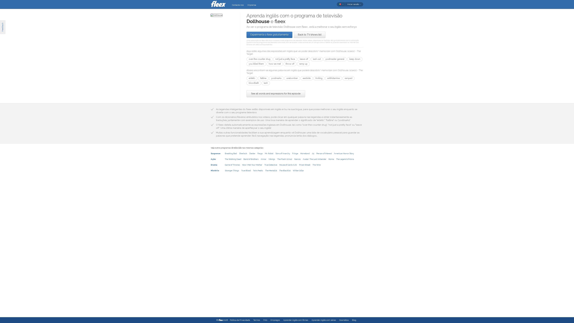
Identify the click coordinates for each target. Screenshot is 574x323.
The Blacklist (285, 170)
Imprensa (252, 5)
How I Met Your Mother (252, 165)
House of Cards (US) (288, 165)
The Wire (317, 165)
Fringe (295, 153)
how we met (275, 64)
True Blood (246, 170)
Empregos (275, 320)
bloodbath (254, 83)
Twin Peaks (258, 170)
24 (313, 153)
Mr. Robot (269, 153)
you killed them (256, 64)
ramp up (303, 64)
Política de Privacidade (240, 320)
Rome (331, 159)
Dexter (252, 153)
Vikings (271, 159)
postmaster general (335, 59)
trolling (319, 78)
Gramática (344, 320)
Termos (256, 320)
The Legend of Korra (345, 159)
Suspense (215, 153)
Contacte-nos (238, 5)
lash (266, 83)
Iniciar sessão (353, 4)
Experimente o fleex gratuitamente (269, 34)
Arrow (263, 159)
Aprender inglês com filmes (295, 320)
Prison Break (304, 165)
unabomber (292, 78)
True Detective (270, 165)
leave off (304, 59)
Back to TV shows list (310, 34)
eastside (307, 78)
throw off (290, 64)
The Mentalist (271, 170)
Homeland (305, 153)
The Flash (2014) (284, 159)
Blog (354, 320)
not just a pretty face (285, 59)
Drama (214, 165)
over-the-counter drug (259, 59)
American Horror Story (344, 153)
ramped (348, 78)
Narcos (297, 159)
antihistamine (333, 78)
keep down (354, 59)
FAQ (265, 320)
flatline (263, 78)
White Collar (298, 170)
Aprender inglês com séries (324, 320)
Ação (213, 159)
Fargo (260, 153)
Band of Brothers (251, 159)
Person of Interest (324, 153)
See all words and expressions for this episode (275, 93)
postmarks (276, 78)
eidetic (252, 78)
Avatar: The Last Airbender (314, 159)
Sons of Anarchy (282, 153)
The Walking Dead (233, 159)
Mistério (215, 170)
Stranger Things (232, 170)
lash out (317, 59)
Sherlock (243, 153)
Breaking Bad (231, 153)
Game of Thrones (232, 165)
